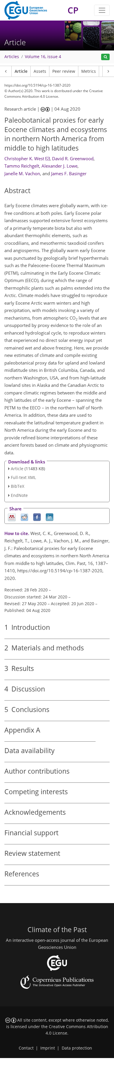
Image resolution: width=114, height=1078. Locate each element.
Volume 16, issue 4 (43, 56)
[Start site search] (105, 57)
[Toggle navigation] (102, 10)
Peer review (63, 71)
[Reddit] (24, 516)
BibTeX (17, 486)
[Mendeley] (12, 516)
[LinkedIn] (49, 516)
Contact (26, 1048)
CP (73, 10)
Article (21, 71)
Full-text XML (23, 477)
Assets (40, 71)
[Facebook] (37, 516)
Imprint (47, 1048)
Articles (11, 56)
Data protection (77, 1048)
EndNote (19, 495)
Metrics (88, 71)
